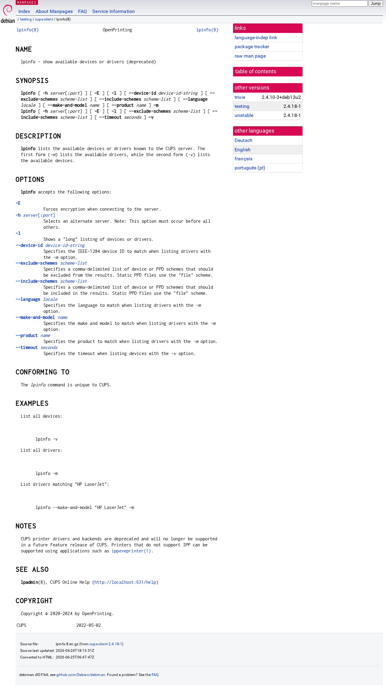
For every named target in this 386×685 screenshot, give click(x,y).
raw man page (250, 56)
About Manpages (54, 11)
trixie (240, 97)
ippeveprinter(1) (131, 550)
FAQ (82, 11)
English (243, 149)
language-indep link (256, 37)
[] (35, 215)
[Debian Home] (7, 12)
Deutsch (243, 140)
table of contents (256, 71)
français (243, 159)
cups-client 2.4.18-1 (106, 644)
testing (26, 19)
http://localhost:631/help (125, 582)
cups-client (44, 19)
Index (24, 11)
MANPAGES (26, 2)
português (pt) (250, 168)
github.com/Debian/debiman (80, 675)
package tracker (252, 46)
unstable (244, 115)
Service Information (113, 11)
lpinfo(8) (28, 29)
